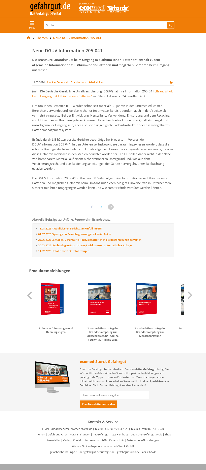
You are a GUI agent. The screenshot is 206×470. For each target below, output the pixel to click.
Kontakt (78, 440)
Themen (40, 434)
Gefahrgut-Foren (58, 434)
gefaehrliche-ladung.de (63, 452)
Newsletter (53, 440)
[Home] (28, 38)
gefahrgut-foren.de (128, 452)
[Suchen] (170, 25)
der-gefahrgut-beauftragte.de (96, 452)
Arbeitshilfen (96, 82)
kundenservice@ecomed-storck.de (71, 429)
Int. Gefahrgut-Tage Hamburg (110, 434)
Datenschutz (116, 440)
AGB (104, 440)
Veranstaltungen (80, 434)
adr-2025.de (149, 452)
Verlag (66, 440)
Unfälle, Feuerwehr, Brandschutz (66, 82)
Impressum (92, 440)
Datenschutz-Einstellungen (143, 440)
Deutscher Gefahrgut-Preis (146, 434)
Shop (168, 434)
